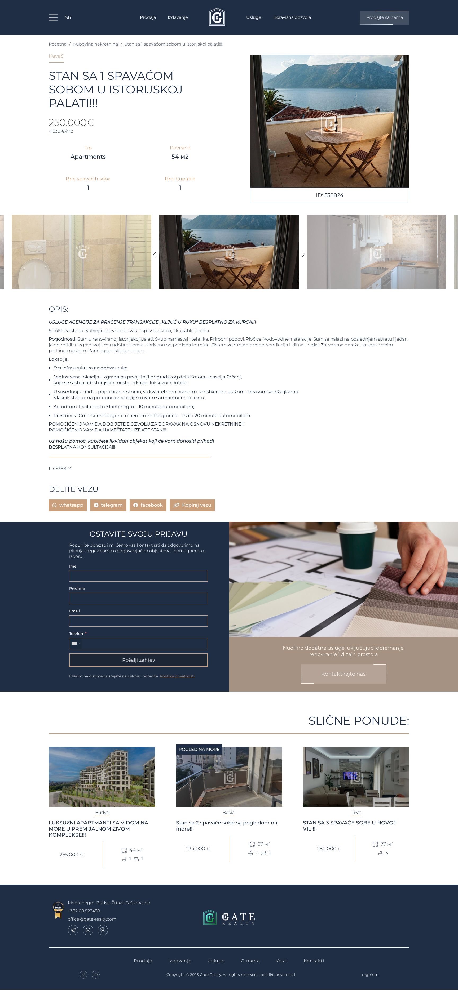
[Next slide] (303, 254)
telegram (112, 505)
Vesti (282, 960)
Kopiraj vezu (196, 505)
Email (74, 611)
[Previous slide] (154, 254)
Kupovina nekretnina (95, 44)
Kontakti (314, 960)
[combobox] (75, 643)
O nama (250, 960)
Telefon (76, 633)
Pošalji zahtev (138, 660)
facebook (152, 505)
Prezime (77, 588)
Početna (58, 44)
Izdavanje (178, 17)
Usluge (253, 17)
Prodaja (148, 17)
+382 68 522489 (84, 910)
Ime (73, 566)
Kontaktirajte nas (343, 674)
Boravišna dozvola (292, 17)
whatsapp (71, 505)
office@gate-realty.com (92, 919)
